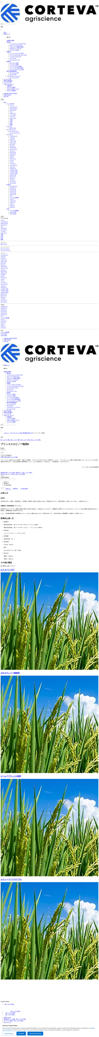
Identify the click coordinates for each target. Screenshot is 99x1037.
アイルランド (13, 136)
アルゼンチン (13, 186)
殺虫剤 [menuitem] (9, 42)
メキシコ (12, 207)
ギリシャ (12, 145)
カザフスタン (13, 108)
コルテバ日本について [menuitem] (13, 89)
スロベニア (13, 154)
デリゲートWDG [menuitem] (14, 50)
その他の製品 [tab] (24, 488)
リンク (2, 475)
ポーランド (13, 176)
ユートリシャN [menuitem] (14, 77)
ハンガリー (13, 163)
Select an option (5, 477)
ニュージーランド (15, 133)
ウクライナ (13, 141)
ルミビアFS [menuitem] (13, 74)
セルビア (12, 155)
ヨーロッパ (10, 134)
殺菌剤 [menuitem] (9, 51)
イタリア (12, 139)
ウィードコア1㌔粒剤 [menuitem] (16, 66)
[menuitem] (10, 40)
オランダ (12, 144)
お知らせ (6, 482)
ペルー (12, 204)
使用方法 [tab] (15, 488)
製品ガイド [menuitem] (7, 34)
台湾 (11, 121)
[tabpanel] (49, 504)
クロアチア (13, 147)
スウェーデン (13, 149)
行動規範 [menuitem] (9, 85)
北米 (8, 209)
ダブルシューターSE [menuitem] (15, 48)
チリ (11, 196)
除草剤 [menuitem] (9, 61)
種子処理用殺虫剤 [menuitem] (12, 71)
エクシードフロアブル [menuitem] (16, 45)
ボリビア (12, 205)
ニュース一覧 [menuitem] (7, 82)
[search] (1, 430)
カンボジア (13, 110)
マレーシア (13, 118)
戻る (5, 32)
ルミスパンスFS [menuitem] (14, 72)
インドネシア (13, 107)
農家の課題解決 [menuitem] (8, 81)
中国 (11, 120)
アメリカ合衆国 (14, 210)
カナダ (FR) (13, 213)
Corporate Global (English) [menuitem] (10, 93)
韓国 (11, 124)
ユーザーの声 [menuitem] (7, 79)
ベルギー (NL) (14, 171)
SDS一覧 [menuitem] (6, 96)
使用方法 (6, 483)
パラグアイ (13, 200)
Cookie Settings (8, 1033)
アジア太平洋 (10, 103)
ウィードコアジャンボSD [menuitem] (17, 69)
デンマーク (13, 158)
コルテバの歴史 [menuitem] (11, 87)
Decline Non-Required (35, 1033)
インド (12, 105)
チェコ (12, 157)
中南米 (9, 184)
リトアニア (13, 181)
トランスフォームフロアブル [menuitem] (18, 43)
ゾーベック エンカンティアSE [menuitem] (18, 55)
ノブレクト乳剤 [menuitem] (14, 64)
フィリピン (13, 115)
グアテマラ (13, 191)
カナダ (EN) (13, 212)
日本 (2, 99)
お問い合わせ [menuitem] (7, 94)
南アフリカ (13, 128)
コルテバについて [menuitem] (9, 84)
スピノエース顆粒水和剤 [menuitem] (17, 47)
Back (5, 102)
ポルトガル (13, 175)
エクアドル (13, 189)
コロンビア (13, 194)
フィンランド (13, 165)
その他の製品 (7, 485)
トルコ (12, 160)
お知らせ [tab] (8, 488)
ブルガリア (13, 168)
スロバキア (13, 152)
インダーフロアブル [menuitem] (15, 56)
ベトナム (12, 116)
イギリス (12, 137)
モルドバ (12, 178)
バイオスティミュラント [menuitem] (13, 76)
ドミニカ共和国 (14, 197)
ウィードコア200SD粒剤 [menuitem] (16, 68)
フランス (12, 167)
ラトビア (12, 179)
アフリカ (9, 126)
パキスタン (13, 113)
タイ (11, 111)
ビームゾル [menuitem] (13, 58)
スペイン (12, 150)
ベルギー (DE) (14, 173)
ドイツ (12, 162)
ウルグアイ (13, 188)
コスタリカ (13, 192)
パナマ (12, 199)
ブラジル (12, 202)
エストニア (13, 142)
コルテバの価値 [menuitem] (11, 90)
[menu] (1, 1)
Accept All (21, 1033)
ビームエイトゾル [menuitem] (15, 59)
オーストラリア (11, 129)
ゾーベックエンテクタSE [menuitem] (17, 53)
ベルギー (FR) (13, 170)
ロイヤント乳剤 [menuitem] (14, 63)
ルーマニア (13, 183)
